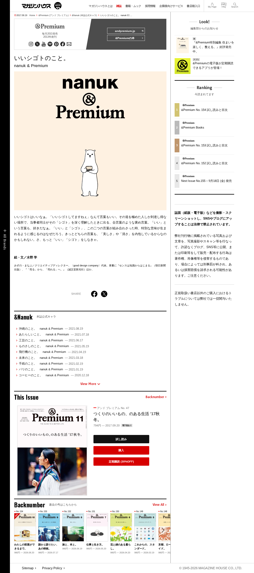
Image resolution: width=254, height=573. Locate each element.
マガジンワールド (42, 5)
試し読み (121, 439)
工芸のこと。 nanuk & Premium (51, 340)
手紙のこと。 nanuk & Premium (51, 363)
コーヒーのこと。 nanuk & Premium (54, 375)
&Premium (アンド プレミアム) (53, 15)
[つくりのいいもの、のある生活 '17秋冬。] (52, 450)
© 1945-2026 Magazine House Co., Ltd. (210, 568)
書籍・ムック (133, 6)
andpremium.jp (125, 31)
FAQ (223, 4)
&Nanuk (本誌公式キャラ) (84, 15)
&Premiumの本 (125, 38)
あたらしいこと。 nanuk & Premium (54, 334)
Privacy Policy (52, 568)
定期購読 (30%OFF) (121, 461)
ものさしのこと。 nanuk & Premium (54, 346)
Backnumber (154, 397)
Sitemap (28, 568)
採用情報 (150, 6)
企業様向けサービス (171, 6)
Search (234, 4)
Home (32, 15)
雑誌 (119, 6)
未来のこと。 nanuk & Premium (51, 357)
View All (158, 505)
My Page (212, 4)
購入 (121, 450)
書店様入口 (193, 6)
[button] (162, 530)
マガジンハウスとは (101, 6)
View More (88, 384)
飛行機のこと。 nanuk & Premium (52, 351)
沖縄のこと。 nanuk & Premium (51, 328)
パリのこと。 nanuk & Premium (51, 369)
